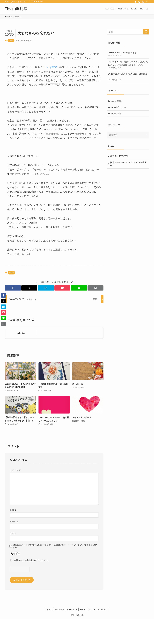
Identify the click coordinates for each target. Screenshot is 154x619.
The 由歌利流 (16, 8)
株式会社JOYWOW (119, 156)
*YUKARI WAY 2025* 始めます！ (123, 54)
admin (21, 333)
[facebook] (135, 1)
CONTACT (103, 610)
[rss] (143, 1)
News (116, 113)
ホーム (49, 610)
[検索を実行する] (146, 31)
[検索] (147, 1)
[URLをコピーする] (95, 288)
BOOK (83, 610)
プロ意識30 (51, 67)
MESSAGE (72, 610)
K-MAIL (92, 610)
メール (14, 521)
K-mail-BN (118, 107)
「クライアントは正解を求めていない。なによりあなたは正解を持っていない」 (128, 64)
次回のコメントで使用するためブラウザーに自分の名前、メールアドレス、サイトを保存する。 (55, 546)
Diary (11, 40)
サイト (13, 533)
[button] (13, 288)
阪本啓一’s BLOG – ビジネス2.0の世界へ (128, 164)
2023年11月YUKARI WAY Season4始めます (127, 77)
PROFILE (59, 610)
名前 (13, 510)
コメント (15, 470)
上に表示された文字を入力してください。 (30, 560)
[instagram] (139, 1)
